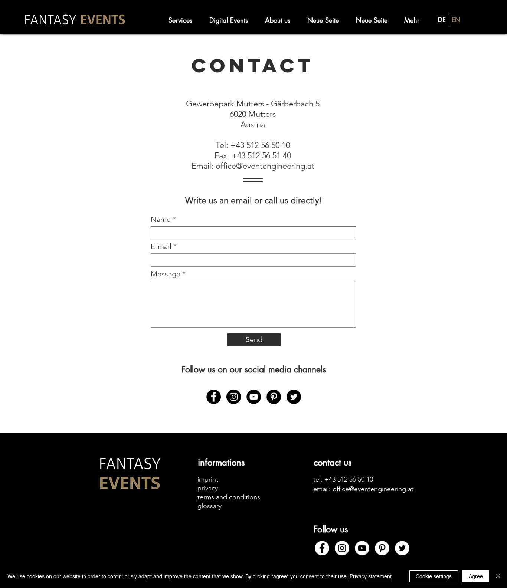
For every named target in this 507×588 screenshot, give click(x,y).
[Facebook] (213, 397)
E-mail (161, 246)
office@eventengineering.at (265, 166)
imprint (207, 479)
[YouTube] (253, 397)
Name (161, 219)
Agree (476, 576)
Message (165, 273)
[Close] (498, 576)
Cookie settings (434, 576)
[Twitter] (294, 397)
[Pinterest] (273, 397)
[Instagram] (233, 397)
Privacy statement (371, 576)
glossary (209, 506)
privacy (207, 488)
